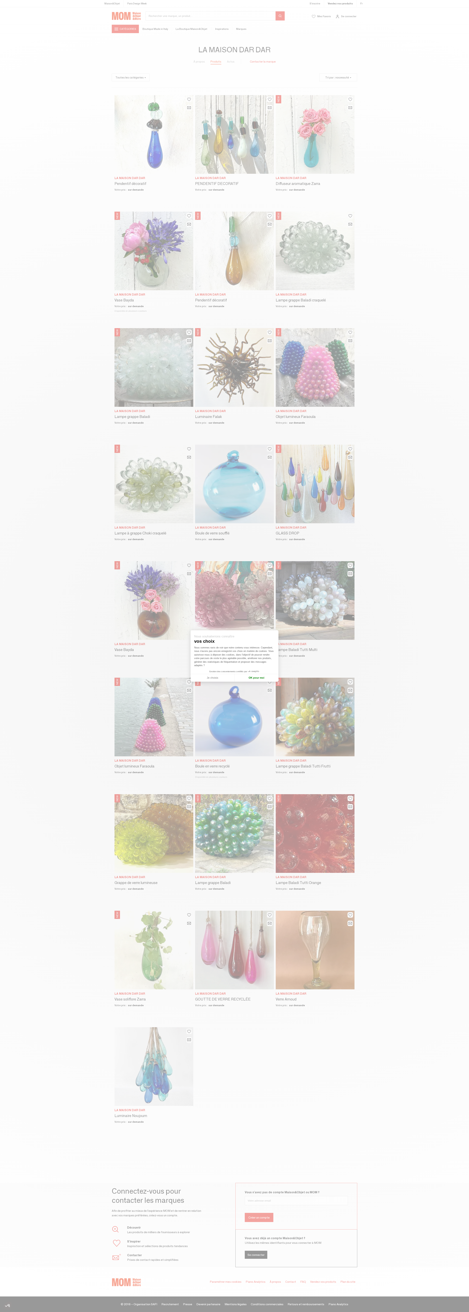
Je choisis (212, 677)
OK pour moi (256, 677)
